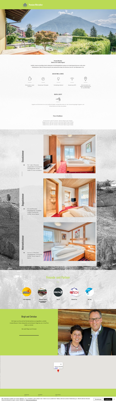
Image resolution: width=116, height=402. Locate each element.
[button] (23, 154)
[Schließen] (114, 399)
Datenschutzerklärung (31, 400)
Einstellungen (98, 399)
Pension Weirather (36, 4)
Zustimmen (108, 399)
